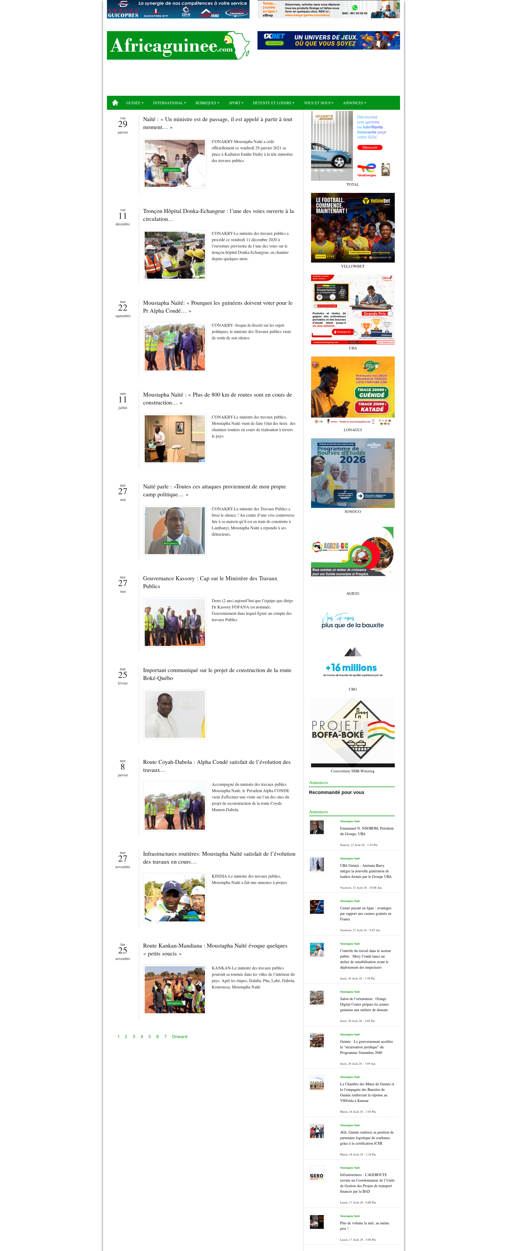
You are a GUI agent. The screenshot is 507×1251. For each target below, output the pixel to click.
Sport (235, 102)
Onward (179, 1036)
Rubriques (206, 102)
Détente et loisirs (272, 102)
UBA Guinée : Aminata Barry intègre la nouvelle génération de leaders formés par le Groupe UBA (366, 871)
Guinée (133, 102)
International (168, 102)
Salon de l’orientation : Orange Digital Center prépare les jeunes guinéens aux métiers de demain (364, 1004)
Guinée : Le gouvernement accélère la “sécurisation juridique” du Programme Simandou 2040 (366, 1047)
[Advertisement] (253, 80)
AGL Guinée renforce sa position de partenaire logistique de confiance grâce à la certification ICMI (367, 1138)
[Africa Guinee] (178, 45)
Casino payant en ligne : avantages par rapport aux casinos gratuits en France (365, 913)
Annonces (353, 102)
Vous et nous (317, 102)
